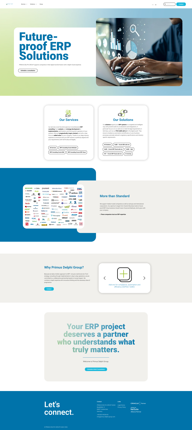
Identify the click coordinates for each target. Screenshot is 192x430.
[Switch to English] (152, 5)
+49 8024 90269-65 (102, 414)
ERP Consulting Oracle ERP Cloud (77, 152)
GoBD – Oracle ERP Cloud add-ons (113, 149)
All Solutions (107, 144)
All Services (53, 147)
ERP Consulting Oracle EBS (57, 152)
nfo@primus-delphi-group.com (106, 417)
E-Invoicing (128, 154)
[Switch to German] (155, 5)
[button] (144, 278)
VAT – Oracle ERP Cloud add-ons (113, 154)
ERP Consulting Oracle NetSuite (68, 147)
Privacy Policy (122, 407)
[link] (138, 403)
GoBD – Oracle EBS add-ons (122, 144)
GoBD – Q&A (129, 149)
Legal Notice (121, 405)
